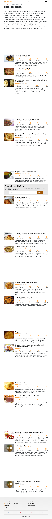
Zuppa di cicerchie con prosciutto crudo (27, 119)
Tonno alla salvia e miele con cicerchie (27, 396)
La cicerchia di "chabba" (22, 68)
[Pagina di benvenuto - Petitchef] (4, 4)
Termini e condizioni (32, 503)
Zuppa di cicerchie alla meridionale (26, 282)
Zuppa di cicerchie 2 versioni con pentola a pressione (28, 482)
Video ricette (8, 501)
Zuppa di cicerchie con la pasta (25, 246)
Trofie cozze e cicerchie (22, 55)
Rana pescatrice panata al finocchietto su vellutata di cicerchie (31, 134)
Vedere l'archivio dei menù (11, 503)
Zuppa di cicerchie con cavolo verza (26, 297)
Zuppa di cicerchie (21, 197)
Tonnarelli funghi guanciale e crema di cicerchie (30, 233)
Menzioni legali (31, 505)
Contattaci (30, 498)
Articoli (6, 507)
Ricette (6, 498)
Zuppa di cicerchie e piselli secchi (25, 172)
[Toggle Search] (37, 1)
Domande (7, 505)
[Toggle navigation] (46, 1)
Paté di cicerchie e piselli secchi (25, 383)
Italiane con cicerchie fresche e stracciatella (29, 432)
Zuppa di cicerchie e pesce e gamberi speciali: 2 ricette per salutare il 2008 (30, 345)
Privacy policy (31, 501)
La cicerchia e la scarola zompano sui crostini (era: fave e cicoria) (31, 80)
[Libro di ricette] (20, 1)
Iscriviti (40, 192)
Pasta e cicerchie (20, 445)
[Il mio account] (28, 1)
